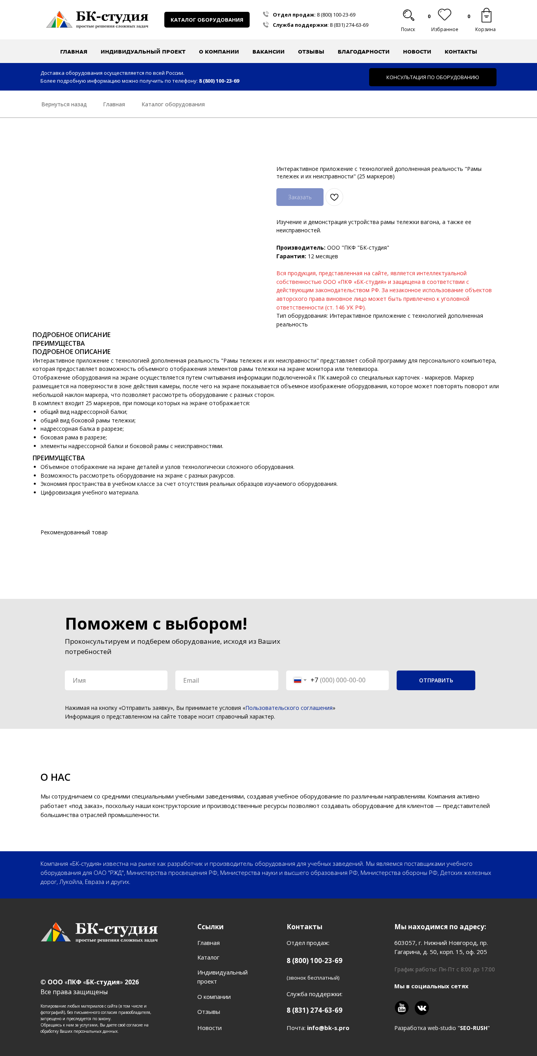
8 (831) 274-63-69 (349, 24)
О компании (214, 996)
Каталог (208, 957)
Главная (73, 51)
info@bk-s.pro (328, 1028)
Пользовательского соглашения (289, 707)
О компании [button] (219, 51)
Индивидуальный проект (143, 51)
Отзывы (311, 51)
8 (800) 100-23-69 (336, 14)
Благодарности (364, 51)
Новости (417, 51)
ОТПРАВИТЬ (436, 680)
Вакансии (268, 51)
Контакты (461, 51)
